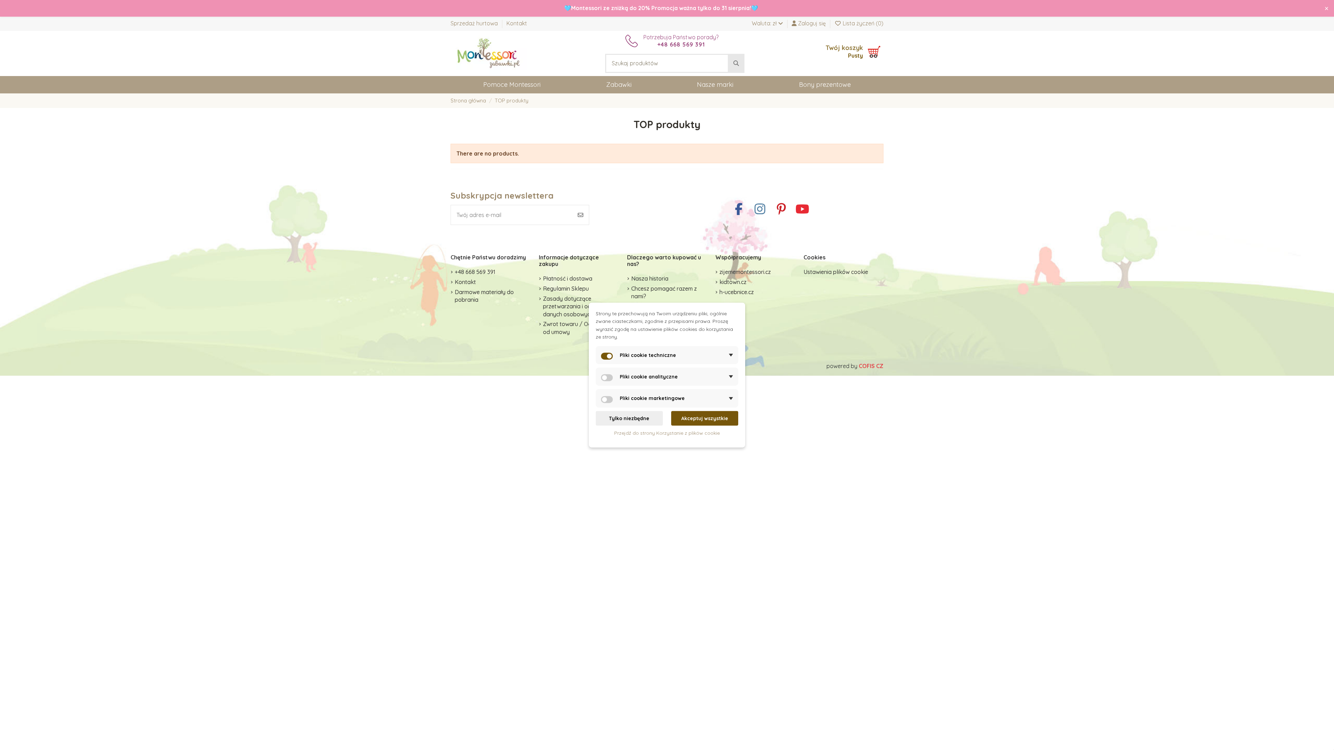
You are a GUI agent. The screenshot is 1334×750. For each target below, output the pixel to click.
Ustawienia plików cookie (836, 271)
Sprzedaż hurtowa (475, 23)
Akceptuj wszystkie (704, 418)
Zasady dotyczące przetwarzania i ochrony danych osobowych (574, 306)
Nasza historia (649, 278)
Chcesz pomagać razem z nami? (664, 292)
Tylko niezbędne (629, 418)
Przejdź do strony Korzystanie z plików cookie (667, 433)
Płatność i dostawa (567, 278)
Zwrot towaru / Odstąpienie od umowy (579, 327)
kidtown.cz (733, 281)
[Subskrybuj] (580, 215)
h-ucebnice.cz (736, 292)
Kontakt (517, 23)
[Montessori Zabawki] (489, 52)
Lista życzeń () (862, 23)
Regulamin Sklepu (566, 288)
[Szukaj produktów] (736, 63)
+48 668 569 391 (475, 271)
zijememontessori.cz (745, 271)
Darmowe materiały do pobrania (484, 296)
